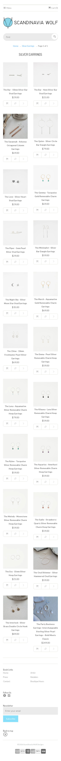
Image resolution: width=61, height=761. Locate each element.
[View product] (23, 103)
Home (15, 46)
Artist (32, 673)
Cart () (54, 8)
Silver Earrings (28, 46)
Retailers (34, 677)
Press (5, 677)
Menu (8, 8)
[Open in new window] (15, 103)
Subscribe (10, 718)
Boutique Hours (37, 681)
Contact (6, 681)
